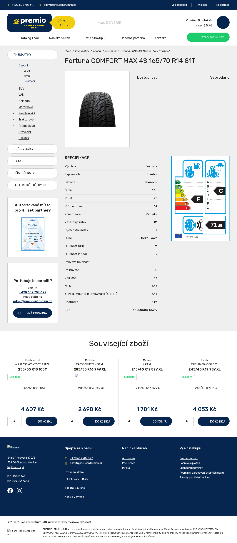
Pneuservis (128, 463)
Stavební (25, 132)
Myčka (126, 468)
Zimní (27, 76)
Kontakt (160, 38)
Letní (27, 70)
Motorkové (26, 107)
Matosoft (85, 522)
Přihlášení (201, 4)
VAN (21, 94)
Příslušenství (24, 173)
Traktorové (26, 119)
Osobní (23, 65)
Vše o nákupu (95, 38)
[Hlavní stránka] (29, 23)
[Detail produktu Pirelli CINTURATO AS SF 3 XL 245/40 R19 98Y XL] (205, 388)
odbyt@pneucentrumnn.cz (60, 4)
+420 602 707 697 (23, 4)
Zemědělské (27, 113)
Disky (18, 161)
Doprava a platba (190, 463)
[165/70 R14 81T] (97, 109)
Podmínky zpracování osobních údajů (202, 472)
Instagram (19, 490)
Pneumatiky (22, 54)
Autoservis (128, 458)
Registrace (223, 4)
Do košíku (45, 421)
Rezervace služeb (212, 37)
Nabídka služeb (59, 38)
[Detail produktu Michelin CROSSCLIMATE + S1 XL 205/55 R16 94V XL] (90, 388)
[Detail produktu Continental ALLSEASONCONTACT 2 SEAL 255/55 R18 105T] (32, 388)
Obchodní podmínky (191, 468)
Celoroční (29, 81)
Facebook (10, 490)
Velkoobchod (179, 4)
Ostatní (24, 138)
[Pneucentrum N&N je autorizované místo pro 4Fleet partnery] (32, 249)
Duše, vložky (24, 149)
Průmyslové (27, 126)
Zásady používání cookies (195, 477)
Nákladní (25, 101)
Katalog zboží (30, 38)
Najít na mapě (15, 467)
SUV (21, 88)
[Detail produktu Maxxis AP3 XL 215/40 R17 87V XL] (147, 388)
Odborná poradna (133, 38)
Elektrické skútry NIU (30, 185)
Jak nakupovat (189, 458)
